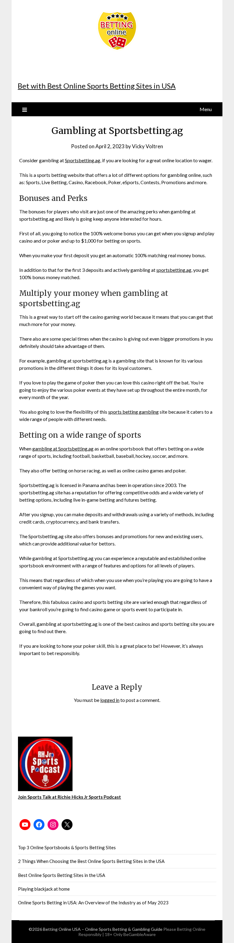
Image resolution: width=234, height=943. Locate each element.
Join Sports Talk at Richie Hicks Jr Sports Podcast (69, 797)
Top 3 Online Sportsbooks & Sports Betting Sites (67, 847)
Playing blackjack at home (44, 889)
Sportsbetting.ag (82, 160)
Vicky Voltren (147, 146)
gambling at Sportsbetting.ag (63, 448)
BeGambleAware (139, 934)
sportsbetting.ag (173, 270)
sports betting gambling (133, 412)
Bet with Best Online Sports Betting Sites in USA (97, 85)
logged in (109, 700)
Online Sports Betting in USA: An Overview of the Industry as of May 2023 (93, 902)
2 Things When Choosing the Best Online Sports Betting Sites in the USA (91, 861)
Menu (206, 109)
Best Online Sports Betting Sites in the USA (61, 875)
